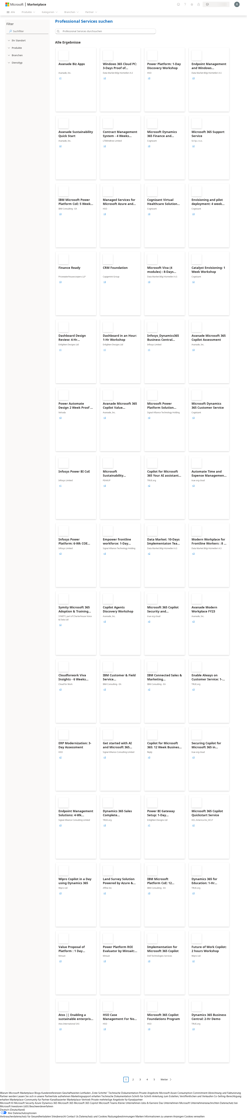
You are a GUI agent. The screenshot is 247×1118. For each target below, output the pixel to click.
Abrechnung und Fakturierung (224, 1092)
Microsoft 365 (65, 1103)
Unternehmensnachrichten (205, 1103)
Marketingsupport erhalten (86, 1096)
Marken (139, 1116)
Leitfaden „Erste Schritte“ (94, 1092)
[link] (76, 80)
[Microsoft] (14, 4)
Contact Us (72, 1116)
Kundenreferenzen (51, 1092)
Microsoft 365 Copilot (86, 1103)
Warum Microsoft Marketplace (17, 1092)
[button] (58, 31)
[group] (60, 78)
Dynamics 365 (49, 1103)
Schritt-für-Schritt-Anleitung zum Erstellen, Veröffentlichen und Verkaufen (172, 1096)
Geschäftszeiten (70, 1092)
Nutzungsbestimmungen (121, 1116)
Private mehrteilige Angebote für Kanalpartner (117, 1099)
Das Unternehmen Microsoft (174, 1103)
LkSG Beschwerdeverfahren (38, 1106)
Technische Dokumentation (123, 1092)
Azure (38, 1103)
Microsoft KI (6, 1103)
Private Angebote (148, 1092)
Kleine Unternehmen (129, 1103)
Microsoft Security (24, 1103)
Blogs (37, 1092)
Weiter (164, 1079)
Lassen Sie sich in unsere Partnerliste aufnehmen (43, 1096)
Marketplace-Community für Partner (30, 1099)
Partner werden (8, 1096)
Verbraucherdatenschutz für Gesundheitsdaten (25, 1116)
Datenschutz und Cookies (93, 1116)
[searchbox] (30, 31)
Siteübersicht (59, 1116)
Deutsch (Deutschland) (12, 1109)
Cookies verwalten (194, 1116)
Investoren (17, 1106)
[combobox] (106, 31)
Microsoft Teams (108, 1103)
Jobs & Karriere (149, 1103)
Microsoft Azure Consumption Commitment (183, 1092)
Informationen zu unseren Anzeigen (164, 1116)
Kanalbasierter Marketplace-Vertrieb (70, 1099)
